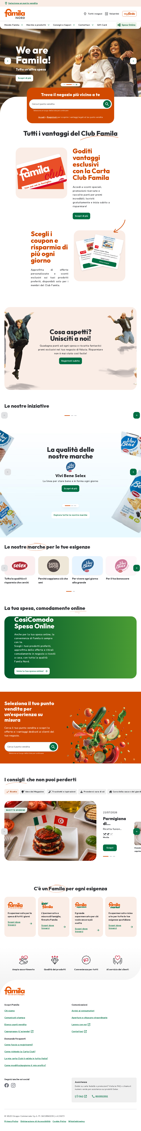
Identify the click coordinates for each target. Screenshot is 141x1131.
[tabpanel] (70, 833)
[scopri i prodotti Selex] (19, 565)
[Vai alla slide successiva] (133, 472)
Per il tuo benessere (117, 578)
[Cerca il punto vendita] (53, 747)
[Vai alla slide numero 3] (75, 505)
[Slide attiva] (72, 84)
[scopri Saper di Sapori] (53, 565)
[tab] (11, 792)
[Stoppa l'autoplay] (76, 84)
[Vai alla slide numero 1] (64, 84)
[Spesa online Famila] (126, 25)
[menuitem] (92, 13)
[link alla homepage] (14, 13)
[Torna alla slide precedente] (7, 61)
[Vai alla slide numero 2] (67, 84)
